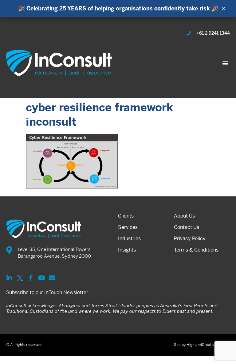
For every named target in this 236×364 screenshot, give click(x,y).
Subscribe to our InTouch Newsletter (47, 292)
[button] (225, 63)
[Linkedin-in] (9, 278)
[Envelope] (52, 278)
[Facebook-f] (31, 278)
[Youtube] (41, 278)
